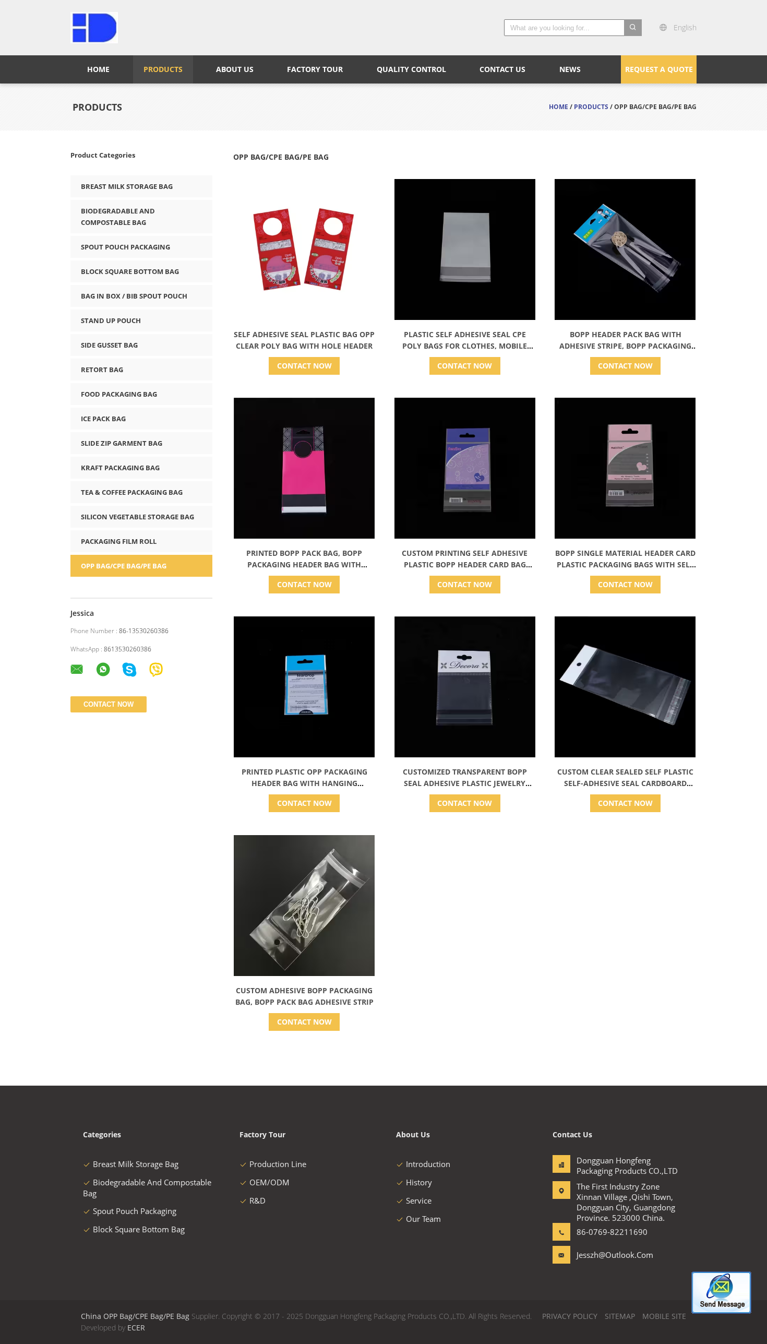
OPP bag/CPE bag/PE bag (123, 565)
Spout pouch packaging (125, 247)
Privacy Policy (569, 1316)
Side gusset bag (109, 345)
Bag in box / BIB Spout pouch (134, 296)
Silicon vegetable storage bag (137, 516)
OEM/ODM (269, 1182)
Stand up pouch (111, 320)
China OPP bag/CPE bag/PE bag (135, 1316)
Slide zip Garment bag (121, 443)
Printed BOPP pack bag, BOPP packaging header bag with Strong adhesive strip (304, 564)
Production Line (277, 1164)
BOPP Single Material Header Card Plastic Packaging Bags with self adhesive (625, 564)
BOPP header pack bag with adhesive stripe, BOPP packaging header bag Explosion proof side (625, 345)
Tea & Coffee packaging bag (132, 492)
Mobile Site (664, 1316)
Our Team (423, 1219)
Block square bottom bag (130, 271)
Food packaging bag (119, 394)
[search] (633, 27)
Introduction (428, 1164)
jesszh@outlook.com (609, 1255)
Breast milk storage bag (127, 186)
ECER (136, 1328)
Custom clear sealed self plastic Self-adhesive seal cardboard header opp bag (625, 783)
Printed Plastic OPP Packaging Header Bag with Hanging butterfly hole (304, 783)
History (419, 1182)
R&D (257, 1200)
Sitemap (620, 1316)
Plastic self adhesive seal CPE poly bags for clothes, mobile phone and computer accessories (465, 345)
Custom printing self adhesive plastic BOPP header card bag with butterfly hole (465, 564)
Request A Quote (659, 69)
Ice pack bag (103, 418)
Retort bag (102, 369)
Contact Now (304, 366)
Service (419, 1200)
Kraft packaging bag (120, 467)
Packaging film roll (119, 541)
